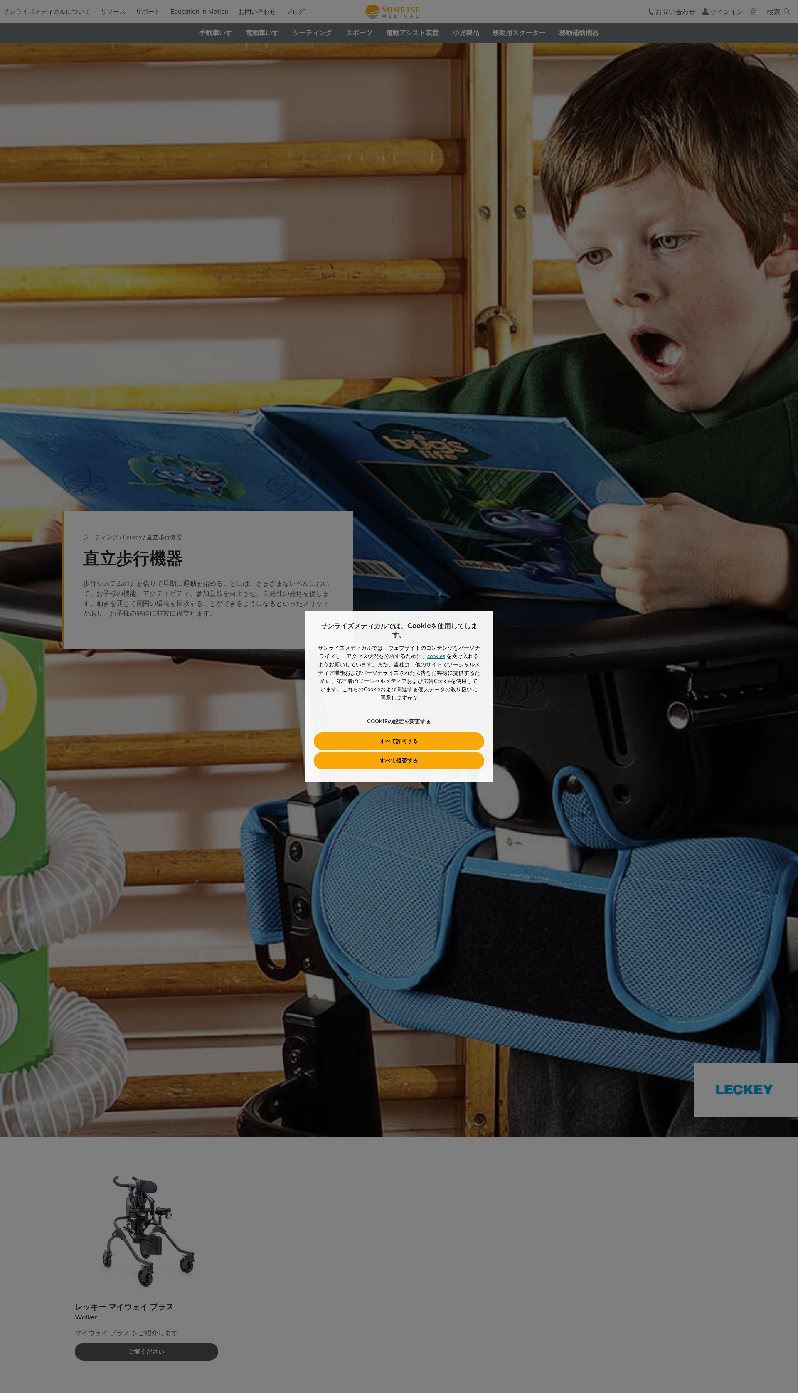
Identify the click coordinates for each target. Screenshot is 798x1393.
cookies (436, 656)
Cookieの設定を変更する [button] (399, 721)
